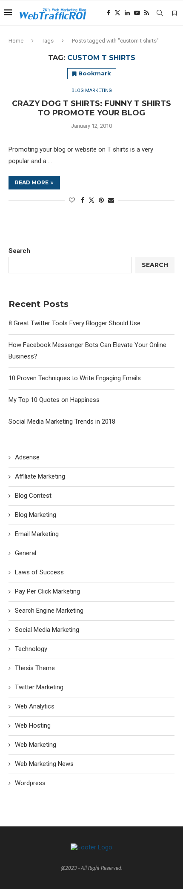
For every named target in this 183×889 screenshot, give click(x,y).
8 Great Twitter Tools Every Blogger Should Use (74, 323)
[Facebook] (108, 12)
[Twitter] (117, 12)
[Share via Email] (111, 200)
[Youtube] (137, 12)
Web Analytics (34, 706)
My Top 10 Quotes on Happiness (54, 400)
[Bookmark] (174, 13)
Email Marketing (37, 534)
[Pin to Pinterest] (101, 200)
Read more (32, 182)
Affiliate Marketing (40, 476)
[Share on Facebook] (82, 200)
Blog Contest (33, 495)
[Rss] (146, 12)
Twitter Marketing (39, 687)
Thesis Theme (35, 668)
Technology (31, 649)
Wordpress (30, 783)
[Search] (159, 12)
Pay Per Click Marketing (47, 591)
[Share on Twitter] (91, 200)
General (25, 553)
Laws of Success (39, 572)
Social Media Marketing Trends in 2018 (62, 421)
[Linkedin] (127, 12)
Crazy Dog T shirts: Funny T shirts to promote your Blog (91, 108)
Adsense (27, 457)
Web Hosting (33, 725)
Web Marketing (35, 744)
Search (19, 251)
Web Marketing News (44, 764)
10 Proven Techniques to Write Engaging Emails (75, 378)
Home (16, 40)
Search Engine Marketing (49, 610)
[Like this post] (72, 200)
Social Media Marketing (47, 630)
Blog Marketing (35, 515)
